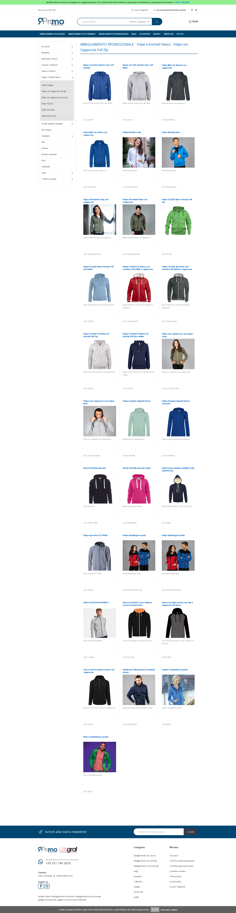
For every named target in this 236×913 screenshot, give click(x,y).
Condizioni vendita (177, 871)
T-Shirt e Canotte (49, 179)
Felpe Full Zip (47, 103)
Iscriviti (191, 832)
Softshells (46, 166)
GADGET (156, 34)
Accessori (46, 46)
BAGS (134, 34)
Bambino (45, 52)
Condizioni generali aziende (181, 866)
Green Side (138, 892)
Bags (136, 871)
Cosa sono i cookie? (169, 909)
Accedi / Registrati (141, 10)
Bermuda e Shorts (49, 58)
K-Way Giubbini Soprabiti (52, 123)
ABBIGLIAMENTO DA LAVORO (52, 34)
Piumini (45, 148)
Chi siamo (174, 855)
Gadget (137, 886)
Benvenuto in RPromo (47, 10)
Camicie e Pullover (49, 65)
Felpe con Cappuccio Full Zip (54, 91)
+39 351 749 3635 (182, 2)
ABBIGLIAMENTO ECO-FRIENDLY (82, 34)
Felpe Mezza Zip (49, 116)
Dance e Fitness (48, 71)
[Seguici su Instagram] (196, 10)
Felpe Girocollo (48, 109)
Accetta (155, 909)
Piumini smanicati (49, 154)
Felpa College (47, 85)
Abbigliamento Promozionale (146, 866)
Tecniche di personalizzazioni (182, 860)
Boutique (138, 876)
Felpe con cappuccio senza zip (55, 97)
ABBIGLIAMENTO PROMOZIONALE (113, 34)
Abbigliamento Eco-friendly (145, 860)
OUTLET (180, 34)
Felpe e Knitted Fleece (153, 44)
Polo (43, 160)
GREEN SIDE (169, 34)
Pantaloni (46, 136)
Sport (44, 172)
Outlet (136, 897)
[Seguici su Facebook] (192, 10)
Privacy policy (175, 876)
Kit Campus (46, 129)
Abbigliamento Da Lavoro (145, 855)
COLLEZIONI (144, 34)
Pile (43, 142)
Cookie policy (175, 881)
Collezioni (138, 881)
